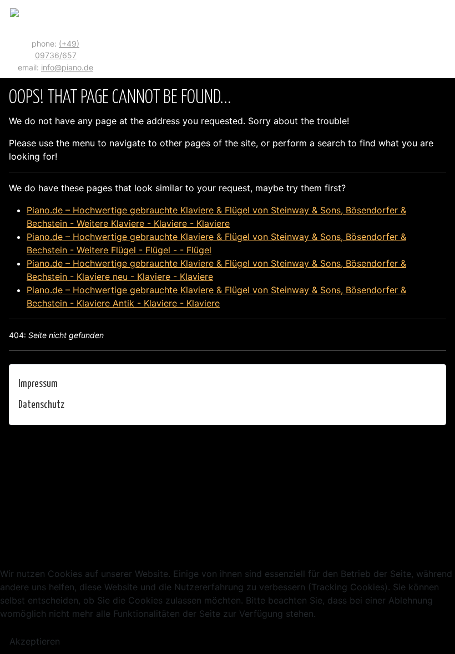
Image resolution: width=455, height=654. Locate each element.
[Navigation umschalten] (442, 39)
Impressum (38, 384)
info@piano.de (67, 67)
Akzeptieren (34, 641)
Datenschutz (41, 405)
